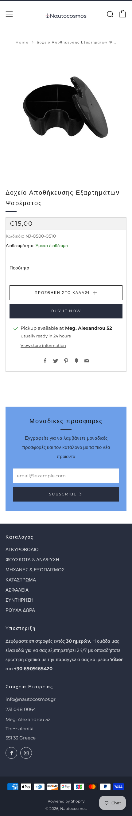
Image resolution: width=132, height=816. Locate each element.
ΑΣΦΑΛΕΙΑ (17, 590)
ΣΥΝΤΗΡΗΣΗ (19, 600)
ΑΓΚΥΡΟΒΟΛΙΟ (22, 549)
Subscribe (63, 494)
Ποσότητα (19, 268)
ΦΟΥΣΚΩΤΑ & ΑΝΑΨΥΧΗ (32, 559)
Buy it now (66, 311)
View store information (43, 345)
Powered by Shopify (66, 801)
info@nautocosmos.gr (31, 699)
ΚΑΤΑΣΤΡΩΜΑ (21, 580)
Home (22, 42)
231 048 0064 (21, 709)
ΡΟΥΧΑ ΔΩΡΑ (20, 610)
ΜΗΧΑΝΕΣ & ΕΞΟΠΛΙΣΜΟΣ (35, 570)
